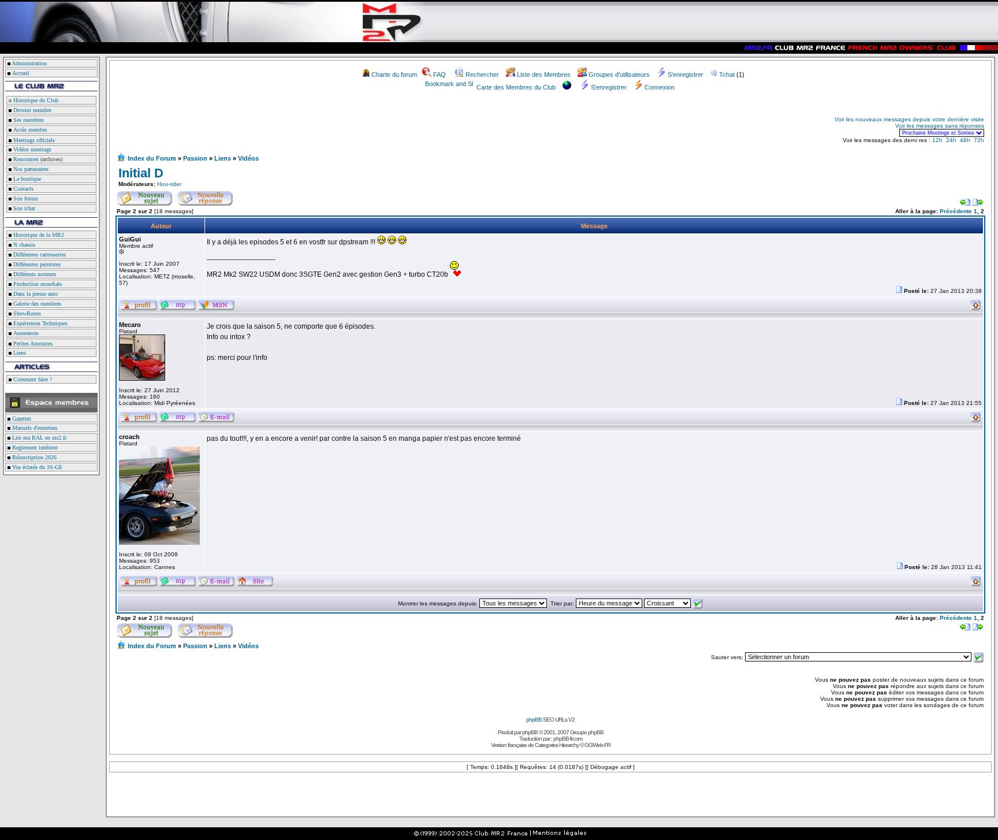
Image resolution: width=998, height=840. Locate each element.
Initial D (140, 173)
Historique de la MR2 (38, 235)
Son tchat (23, 208)
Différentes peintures (36, 264)
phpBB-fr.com (567, 738)
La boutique (26, 179)
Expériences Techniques (40, 323)
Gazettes (20, 418)
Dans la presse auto (35, 294)
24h (951, 140)
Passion (195, 158)
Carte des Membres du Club (516, 87)
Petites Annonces (32, 343)
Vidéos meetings (31, 149)
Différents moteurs (34, 274)
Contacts (22, 188)
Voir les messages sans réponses (939, 125)
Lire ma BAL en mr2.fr (38, 437)
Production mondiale (37, 284)
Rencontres (25, 159)
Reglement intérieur (34, 447)
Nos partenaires (30, 169)
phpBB (534, 719)
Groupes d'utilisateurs (619, 74)
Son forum (25, 198)
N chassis (23, 244)
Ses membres (28, 120)
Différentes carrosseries (39, 254)
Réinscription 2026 (33, 457)
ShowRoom (26, 313)
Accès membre (29, 130)
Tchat (727, 74)
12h (937, 140)
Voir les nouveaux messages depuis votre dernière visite (909, 119)
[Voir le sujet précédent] (965, 203)
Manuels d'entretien (33, 428)
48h (965, 140)
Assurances (25, 333)
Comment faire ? (32, 379)
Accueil (20, 73)
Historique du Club (35, 100)
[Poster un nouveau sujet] (144, 196)
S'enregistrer (685, 74)
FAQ (439, 74)
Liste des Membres (544, 74)
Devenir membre (31, 110)
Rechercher (482, 74)
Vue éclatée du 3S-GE (36, 467)
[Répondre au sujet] (205, 196)
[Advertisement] (252, 126)
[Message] (899, 291)
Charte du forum (394, 74)
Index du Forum (152, 158)
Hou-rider (169, 184)
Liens (19, 353)
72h (979, 140)
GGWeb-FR (597, 745)
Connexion (660, 87)
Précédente (956, 211)
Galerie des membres (36, 303)
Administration (29, 63)
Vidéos (248, 158)
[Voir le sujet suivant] (977, 203)
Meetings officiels (33, 140)
